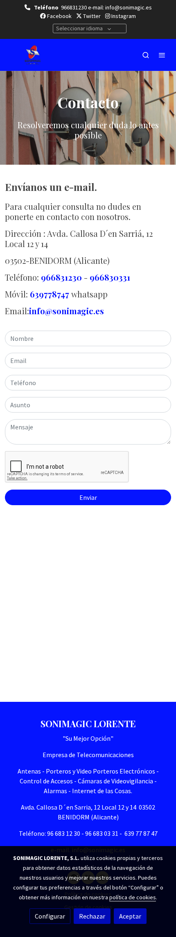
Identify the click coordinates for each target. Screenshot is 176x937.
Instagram (123, 16)
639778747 (49, 293)
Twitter (91, 16)
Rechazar (92, 916)
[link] (32, 55)
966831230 (61, 277)
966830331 (110, 277)
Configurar (50, 916)
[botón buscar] (145, 55)
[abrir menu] (162, 55)
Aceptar (130, 916)
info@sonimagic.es (66, 310)
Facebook (59, 16)
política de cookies (132, 897)
